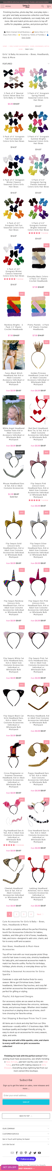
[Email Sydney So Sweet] (12, 1153)
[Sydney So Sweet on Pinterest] (26, 1153)
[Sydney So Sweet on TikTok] (30, 1153)
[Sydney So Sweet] (26, 6)
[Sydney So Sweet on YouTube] (39, 1153)
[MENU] (1, 6)
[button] (26, 1168)
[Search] (42, 6)
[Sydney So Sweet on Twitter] (35, 1153)
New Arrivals (12, 1062)
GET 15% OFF (9, 1167)
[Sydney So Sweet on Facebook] (17, 1153)
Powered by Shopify (37, 1165)
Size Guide (26, 38)
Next (39, 914)
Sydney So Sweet (20, 1165)
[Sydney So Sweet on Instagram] (21, 1153)
